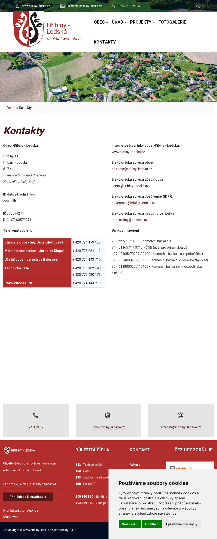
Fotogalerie (172, 22)
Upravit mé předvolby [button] (181, 524)
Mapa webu (11, 517)
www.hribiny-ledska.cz (36, 5)
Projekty (141, 22)
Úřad (117, 22)
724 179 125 (36, 427)
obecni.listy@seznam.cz (130, 220)
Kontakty (105, 42)
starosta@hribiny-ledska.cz (85, 5)
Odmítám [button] (152, 524)
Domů (11, 108)
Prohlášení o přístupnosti (21, 510)
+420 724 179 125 (129, 5)
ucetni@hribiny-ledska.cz (130, 186)
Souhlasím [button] (130, 524)
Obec (99, 22)
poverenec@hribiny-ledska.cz (134, 203)
